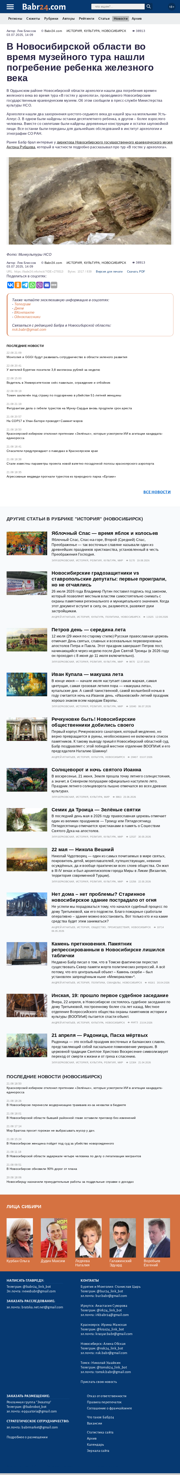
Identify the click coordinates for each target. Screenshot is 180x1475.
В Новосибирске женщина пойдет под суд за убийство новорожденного (60, 1143)
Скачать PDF (136, 271)
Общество (98, 927)
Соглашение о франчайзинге (109, 1408)
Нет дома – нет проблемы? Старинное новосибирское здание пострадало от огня (104, 897)
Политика (112, 617)
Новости (121, 19)
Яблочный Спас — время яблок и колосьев (105, 533)
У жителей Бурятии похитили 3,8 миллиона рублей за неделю (53, 369)
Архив (137, 19)
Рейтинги (86, 19)
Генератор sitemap (106, 1466)
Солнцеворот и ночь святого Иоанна (96, 769)
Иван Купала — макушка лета (87, 674)
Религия (96, 560)
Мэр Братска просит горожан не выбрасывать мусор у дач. (51, 1130)
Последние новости (25, 346)
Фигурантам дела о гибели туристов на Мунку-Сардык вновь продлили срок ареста (69, 408)
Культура (92, 31)
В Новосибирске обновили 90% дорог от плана (42, 1169)
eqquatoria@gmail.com (39, 1411)
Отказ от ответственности (107, 1396)
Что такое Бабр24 (100, 1417)
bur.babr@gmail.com (111, 1296)
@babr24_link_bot (37, 1286)
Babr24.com (53, 31)
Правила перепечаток (104, 1402)
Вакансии (94, 1423)
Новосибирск (114, 31)
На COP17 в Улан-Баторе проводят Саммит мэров (45, 421)
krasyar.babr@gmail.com (113, 1334)
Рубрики (51, 19)
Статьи (104, 19)
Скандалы (114, 982)
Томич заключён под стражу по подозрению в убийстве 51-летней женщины (64, 395)
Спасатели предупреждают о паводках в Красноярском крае (52, 451)
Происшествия (119, 927)
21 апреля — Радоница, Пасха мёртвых (100, 1035)
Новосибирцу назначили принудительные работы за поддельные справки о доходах (70, 1181)
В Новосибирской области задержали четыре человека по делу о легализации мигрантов (74, 1156)
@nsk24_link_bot (110, 1348)
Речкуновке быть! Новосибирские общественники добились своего (94, 722)
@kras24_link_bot (110, 1329)
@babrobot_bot (34, 1407)
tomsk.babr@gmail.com (113, 1372)
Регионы (15, 19)
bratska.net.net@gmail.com (42, 1307)
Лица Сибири (24, 1206)
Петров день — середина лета (89, 629)
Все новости (157, 492)
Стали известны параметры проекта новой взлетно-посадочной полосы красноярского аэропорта (80, 463)
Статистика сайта (100, 1432)
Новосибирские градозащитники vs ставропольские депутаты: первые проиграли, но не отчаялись (109, 579)
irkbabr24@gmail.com (112, 1315)
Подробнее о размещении (27, 1437)
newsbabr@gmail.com (39, 1291)
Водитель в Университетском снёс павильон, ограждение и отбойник (58, 382)
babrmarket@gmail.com (40, 1427)
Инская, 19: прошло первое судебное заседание (110, 995)
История (74, 31)
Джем (19, 308)
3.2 (33, 1466)
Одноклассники (27, 317)
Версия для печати (109, 271)
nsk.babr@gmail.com (29, 329)
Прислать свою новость (99, 1382)
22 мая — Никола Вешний (83, 849)
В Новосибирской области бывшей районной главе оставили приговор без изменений (71, 1118)
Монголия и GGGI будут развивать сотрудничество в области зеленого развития (67, 357)
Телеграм (22, 304)
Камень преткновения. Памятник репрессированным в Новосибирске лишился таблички (108, 949)
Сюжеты (33, 19)
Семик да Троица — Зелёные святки (96, 809)
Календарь (95, 1444)
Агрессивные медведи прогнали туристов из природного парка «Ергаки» (61, 476)
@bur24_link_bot (110, 1291)
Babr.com (44, 6)
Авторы (68, 19)
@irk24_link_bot (109, 1310)
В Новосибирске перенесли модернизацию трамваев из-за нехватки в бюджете (66, 1105)
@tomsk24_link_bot (112, 1367)
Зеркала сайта (98, 1450)
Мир (120, 560)
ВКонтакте (24, 312)
